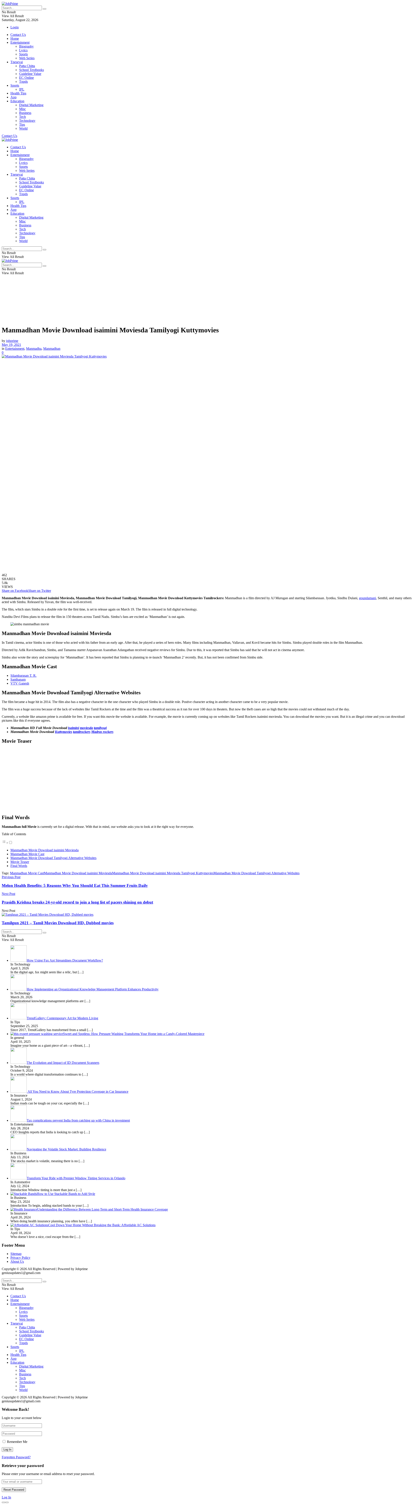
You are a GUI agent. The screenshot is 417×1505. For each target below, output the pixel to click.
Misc (22, 109)
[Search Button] (44, 9)
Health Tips (18, 93)
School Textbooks (31, 70)
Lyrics (23, 50)
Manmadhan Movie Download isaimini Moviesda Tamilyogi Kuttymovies (162, 873)
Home (14, 38)
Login (14, 27)
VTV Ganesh (19, 683)
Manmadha (33, 348)
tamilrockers (81, 732)
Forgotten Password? (16, 1457)
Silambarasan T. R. (23, 675)
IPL (21, 89)
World (23, 128)
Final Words (18, 866)
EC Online (26, 77)
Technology (27, 120)
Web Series (27, 58)
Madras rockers (102, 732)
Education (17, 101)
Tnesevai (16, 62)
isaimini (73, 728)
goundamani (367, 598)
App (13, 97)
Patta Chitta (27, 66)
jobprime (12, 341)
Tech (22, 117)
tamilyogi (100, 728)
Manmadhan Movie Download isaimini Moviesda (44, 850)
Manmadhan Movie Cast (27, 854)
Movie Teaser (19, 862)
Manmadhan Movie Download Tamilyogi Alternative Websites (53, 858)
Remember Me (17, 1442)
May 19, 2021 (11, 345)
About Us (17, 1261)
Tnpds (23, 81)
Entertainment (20, 42)
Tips (22, 124)
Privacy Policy (20, 1257)
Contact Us (18, 34)
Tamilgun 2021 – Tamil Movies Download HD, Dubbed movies (58, 923)
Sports (23, 54)
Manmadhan (51, 348)
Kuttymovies (63, 732)
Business (25, 113)
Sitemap (16, 1254)
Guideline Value (30, 74)
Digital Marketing (31, 105)
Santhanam (18, 679)
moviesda (86, 728)
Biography (26, 46)
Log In (6, 1497)
